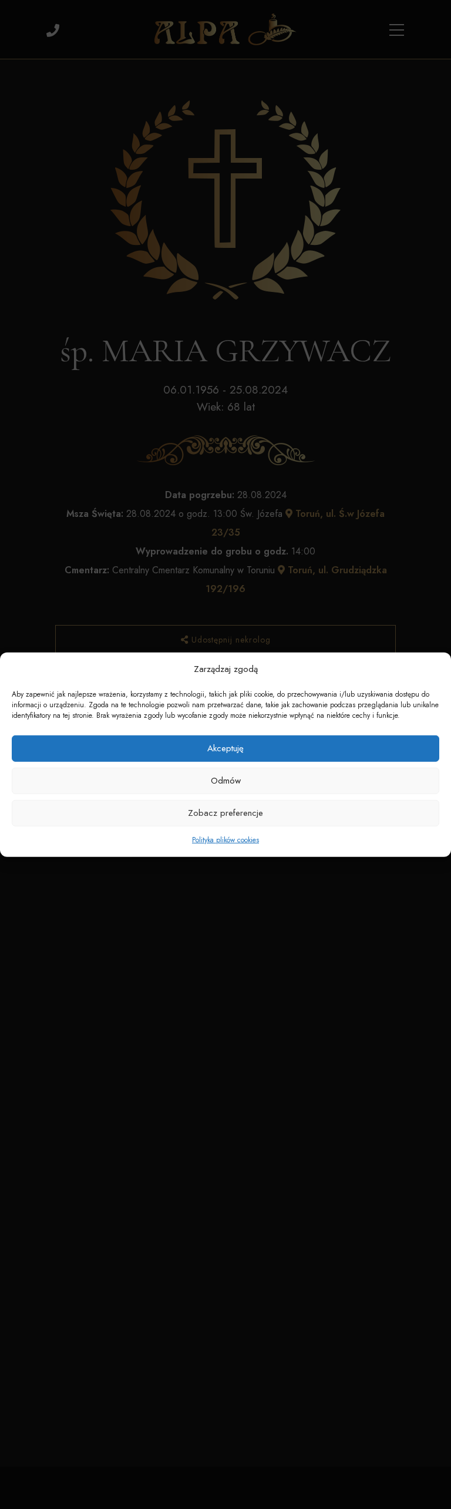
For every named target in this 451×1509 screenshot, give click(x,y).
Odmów (226, 780)
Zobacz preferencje (225, 812)
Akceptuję (225, 748)
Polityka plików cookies (225, 840)
